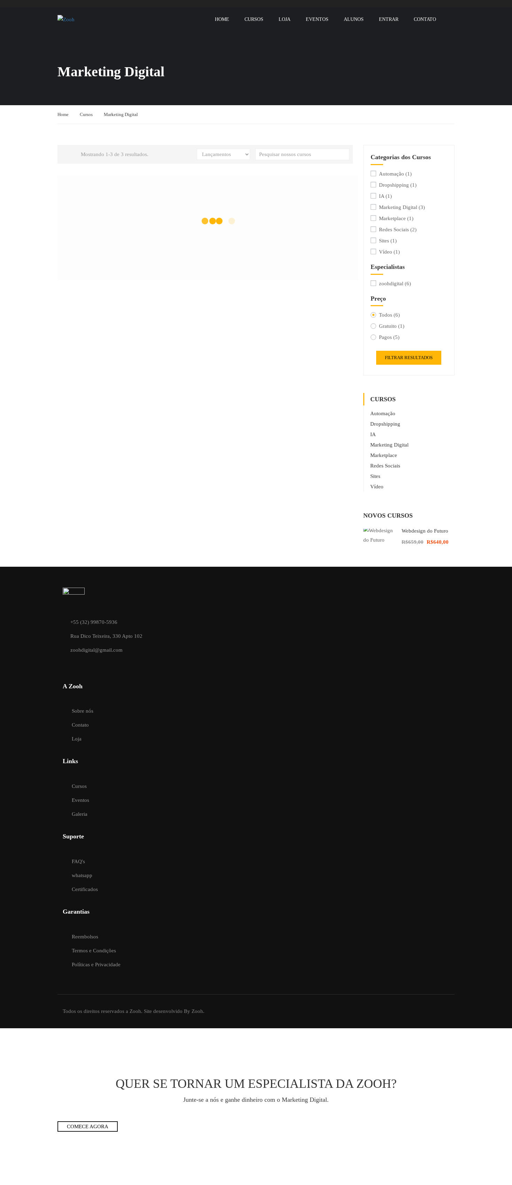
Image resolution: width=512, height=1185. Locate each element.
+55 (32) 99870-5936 (93, 622)
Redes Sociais (398, 229)
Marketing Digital (402, 207)
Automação (395, 174)
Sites (388, 240)
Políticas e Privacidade (96, 964)
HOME (222, 19)
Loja (284, 19)
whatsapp (82, 875)
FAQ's (78, 861)
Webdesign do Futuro (425, 531)
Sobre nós (82, 711)
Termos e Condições (94, 950)
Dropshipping (398, 185)
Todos (389, 315)
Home (63, 114)
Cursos (254, 19)
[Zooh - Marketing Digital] (84, 19)
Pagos (389, 337)
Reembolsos (85, 936)
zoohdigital (395, 283)
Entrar (388, 19)
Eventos (317, 19)
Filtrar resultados (409, 357)
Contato (425, 19)
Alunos (354, 19)
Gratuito (391, 326)
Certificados (85, 889)
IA (385, 196)
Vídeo (389, 252)
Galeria (79, 814)
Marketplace (396, 218)
